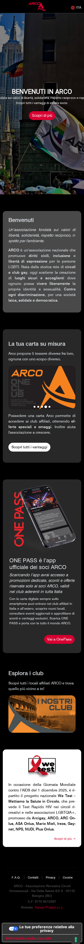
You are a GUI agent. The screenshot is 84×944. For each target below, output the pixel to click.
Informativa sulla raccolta (29, 938)
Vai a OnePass (59, 639)
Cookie (68, 877)
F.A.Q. (16, 877)
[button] (34, 407)
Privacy (51, 877)
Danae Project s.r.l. (49, 907)
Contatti (33, 877)
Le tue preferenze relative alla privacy (46, 928)
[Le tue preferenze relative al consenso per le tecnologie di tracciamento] (75, 939)
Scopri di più (42, 115)
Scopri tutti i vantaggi (29, 447)
